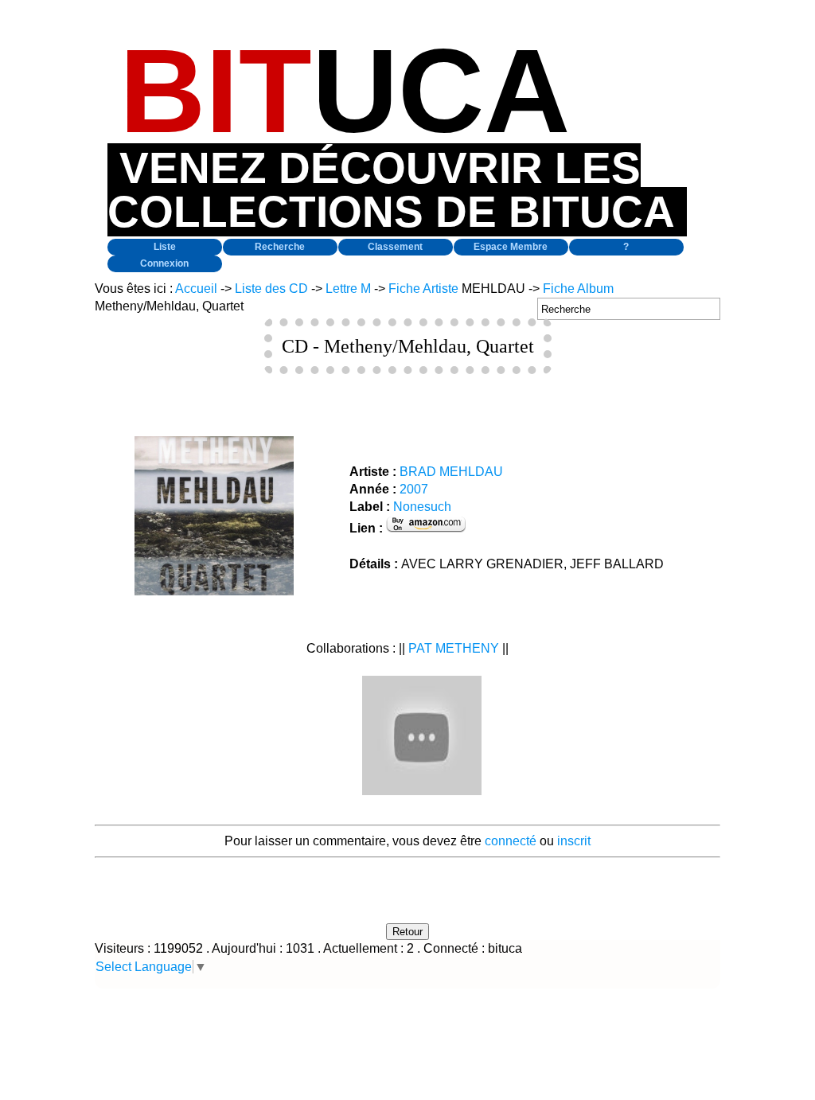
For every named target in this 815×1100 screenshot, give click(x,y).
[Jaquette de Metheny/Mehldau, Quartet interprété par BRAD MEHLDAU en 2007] (214, 591)
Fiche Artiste (423, 288)
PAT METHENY (453, 648)
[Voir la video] (422, 791)
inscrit (574, 841)
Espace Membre (511, 246)
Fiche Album (578, 288)
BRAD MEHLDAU (451, 471)
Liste (165, 246)
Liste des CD (271, 288)
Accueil (196, 288)
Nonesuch (422, 506)
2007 (414, 489)
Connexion (164, 263)
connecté (510, 841)
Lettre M (348, 288)
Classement (395, 246)
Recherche (280, 246)
